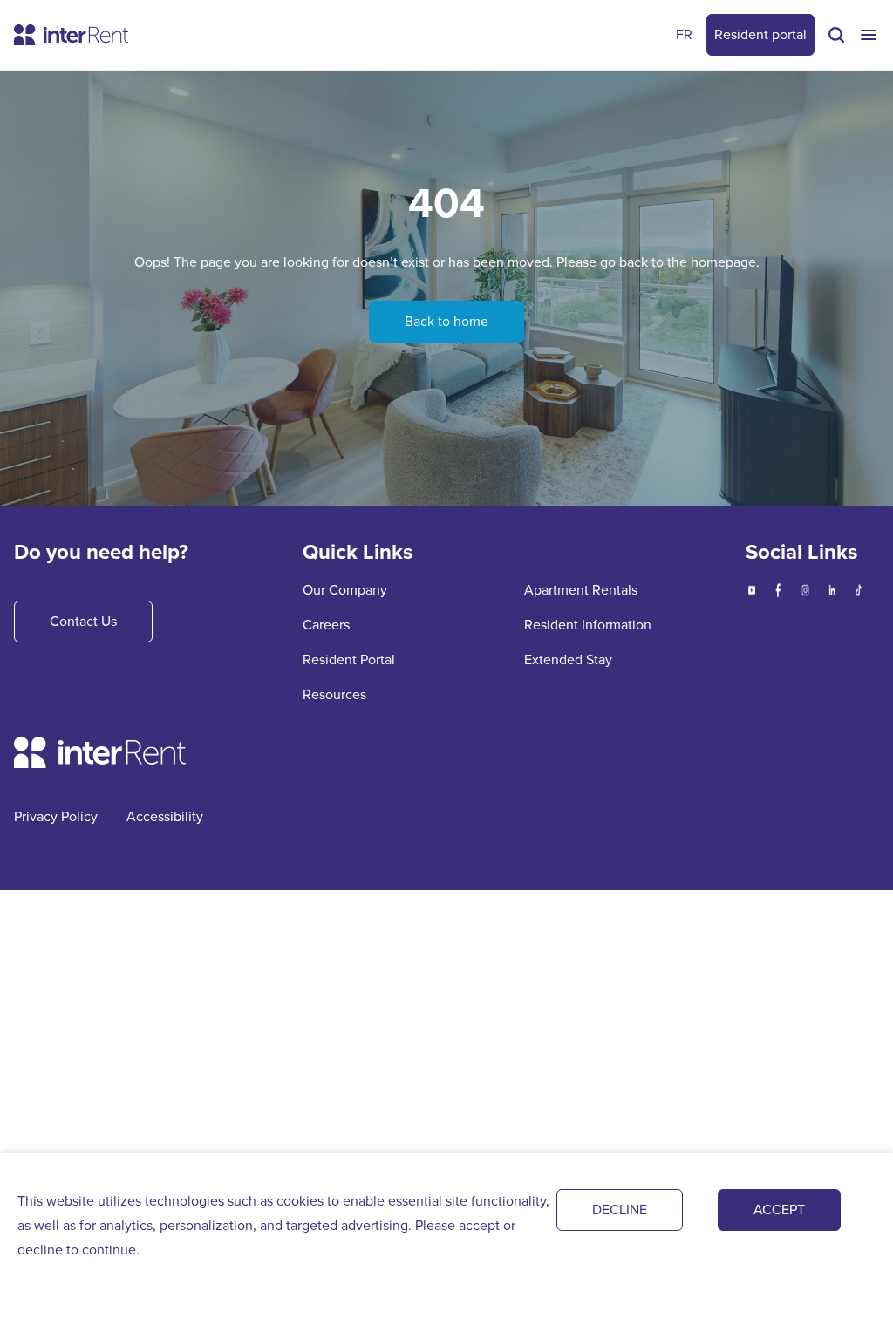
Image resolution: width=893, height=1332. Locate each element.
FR (684, 34)
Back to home (446, 321)
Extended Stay (568, 659)
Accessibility (164, 816)
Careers (326, 625)
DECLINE (619, 1209)
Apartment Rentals (580, 590)
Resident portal (760, 34)
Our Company (345, 590)
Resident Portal (349, 659)
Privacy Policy (56, 816)
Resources (334, 694)
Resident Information (587, 625)
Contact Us (83, 621)
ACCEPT (779, 1209)
